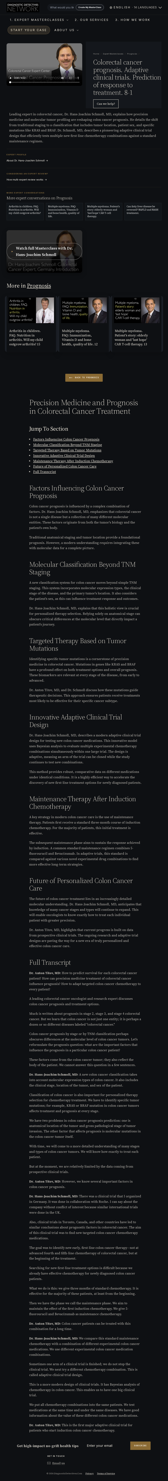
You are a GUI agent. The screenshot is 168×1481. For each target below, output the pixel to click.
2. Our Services (92, 20)
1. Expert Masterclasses (38, 20)
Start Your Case (29, 30)
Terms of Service (106, 1473)
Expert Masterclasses (113, 54)
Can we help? (106, 104)
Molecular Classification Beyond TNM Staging (67, 444)
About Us (65, 30)
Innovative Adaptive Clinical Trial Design (64, 455)
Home (96, 54)
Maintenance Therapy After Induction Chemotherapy (73, 461)
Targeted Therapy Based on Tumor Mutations (67, 450)
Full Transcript (44, 471)
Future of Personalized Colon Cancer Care (64, 466)
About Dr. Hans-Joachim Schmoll (27, 160)
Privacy (89, 1473)
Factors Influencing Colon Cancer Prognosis (66, 439)
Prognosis (132, 54)
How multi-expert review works (27, 179)
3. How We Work (132, 20)
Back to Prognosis (86, 377)
